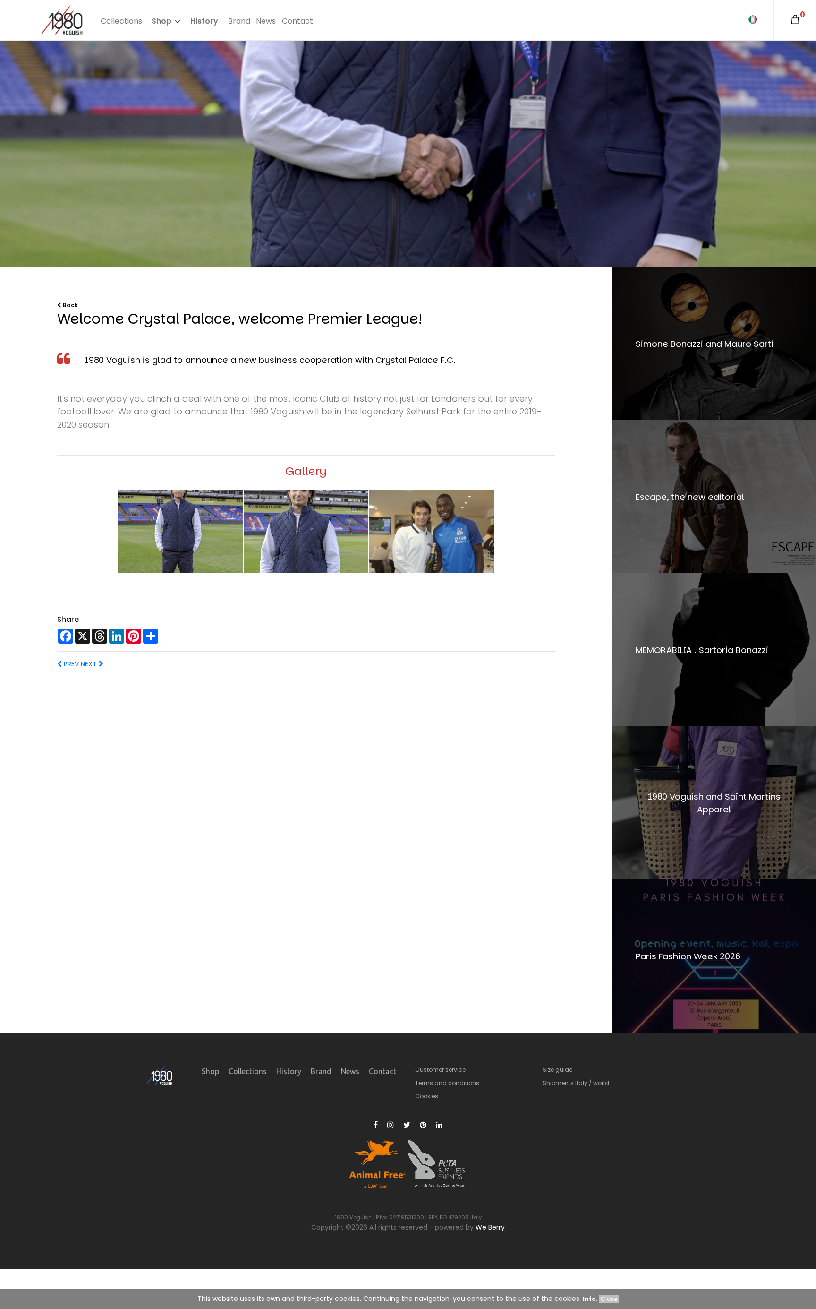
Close (609, 1299)
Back (69, 305)
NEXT (89, 664)
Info (589, 1299)
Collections (121, 21)
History (204, 21)
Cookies (426, 1096)
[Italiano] (752, 20)
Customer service (440, 1070)
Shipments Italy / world (576, 1083)
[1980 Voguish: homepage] (62, 20)
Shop (161, 21)
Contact (297, 21)
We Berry (490, 1227)
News (266, 21)
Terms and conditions (447, 1083)
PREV (70, 664)
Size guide (557, 1070)
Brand (239, 21)
